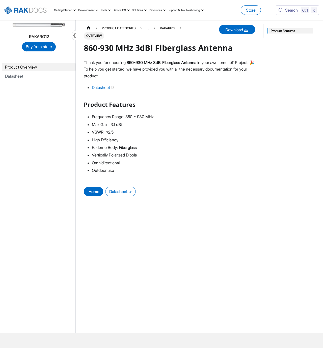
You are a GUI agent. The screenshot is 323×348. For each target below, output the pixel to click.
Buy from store (39, 46)
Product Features (283, 31)
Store (251, 10)
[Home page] (88, 28)
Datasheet (101, 87)
